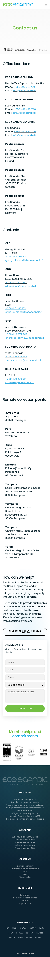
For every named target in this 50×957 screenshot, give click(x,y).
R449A (10, 933)
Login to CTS (25, 903)
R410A (42, 928)
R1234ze (39, 933)
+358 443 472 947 (16, 334)
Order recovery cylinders (25, 842)
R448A (19, 933)
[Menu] (45, 4)
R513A (20, 937)
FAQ (25, 874)
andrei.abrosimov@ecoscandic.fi (25, 337)
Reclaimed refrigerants (25, 799)
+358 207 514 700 (24, 87)
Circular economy (25, 866)
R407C (33, 928)
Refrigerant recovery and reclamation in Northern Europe (25, 809)
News (25, 871)
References (25, 895)
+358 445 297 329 (16, 256)
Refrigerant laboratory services (25, 813)
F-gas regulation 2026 (25, 848)
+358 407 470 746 (25, 109)
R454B (29, 937)
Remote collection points (25, 897)
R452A (12, 937)
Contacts (25, 900)
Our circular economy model (25, 837)
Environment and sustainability (25, 868)
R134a (14, 928)
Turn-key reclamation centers (25, 802)
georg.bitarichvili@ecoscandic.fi (24, 260)
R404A (23, 928)
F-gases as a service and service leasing (25, 819)
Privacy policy (25, 877)
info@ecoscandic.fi (24, 90)
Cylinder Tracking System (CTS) (25, 816)
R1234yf (29, 933)
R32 (7, 928)
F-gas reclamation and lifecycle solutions (25, 805)
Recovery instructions (25, 839)
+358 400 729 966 (16, 356)
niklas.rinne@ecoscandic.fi (21, 286)
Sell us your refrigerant (25, 845)
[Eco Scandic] (18, 4)
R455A (38, 937)
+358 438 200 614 (15, 379)
